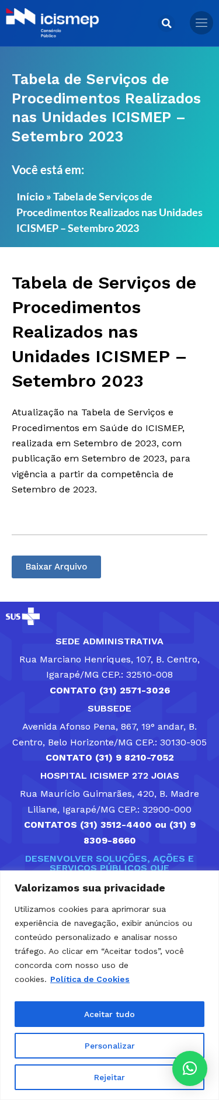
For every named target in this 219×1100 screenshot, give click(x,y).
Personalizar (110, 1045)
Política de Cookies (90, 979)
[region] (109, 985)
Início (30, 196)
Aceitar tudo (109, 1014)
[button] (166, 23)
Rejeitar (109, 1077)
